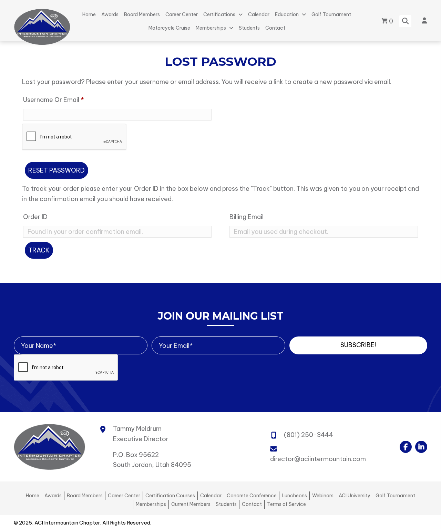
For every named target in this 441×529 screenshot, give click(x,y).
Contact (252, 504)
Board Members (85, 495)
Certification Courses (170, 495)
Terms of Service (286, 504)
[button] (358, 345)
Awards (53, 495)
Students (226, 504)
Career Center (124, 495)
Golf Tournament (395, 495)
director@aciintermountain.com (318, 459)
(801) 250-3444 (308, 435)
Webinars (323, 495)
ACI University (354, 495)
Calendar (211, 495)
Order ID (35, 217)
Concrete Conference (252, 495)
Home (32, 495)
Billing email (246, 217)
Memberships (151, 504)
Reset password (56, 170)
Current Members (191, 504)
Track (39, 250)
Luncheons (294, 495)
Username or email (66, 99)
